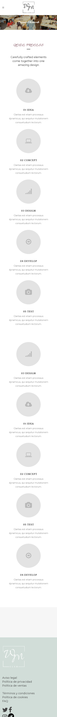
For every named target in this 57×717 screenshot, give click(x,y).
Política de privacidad (17, 681)
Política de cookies (15, 697)
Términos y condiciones (18, 693)
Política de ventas (14, 685)
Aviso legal (9, 677)
